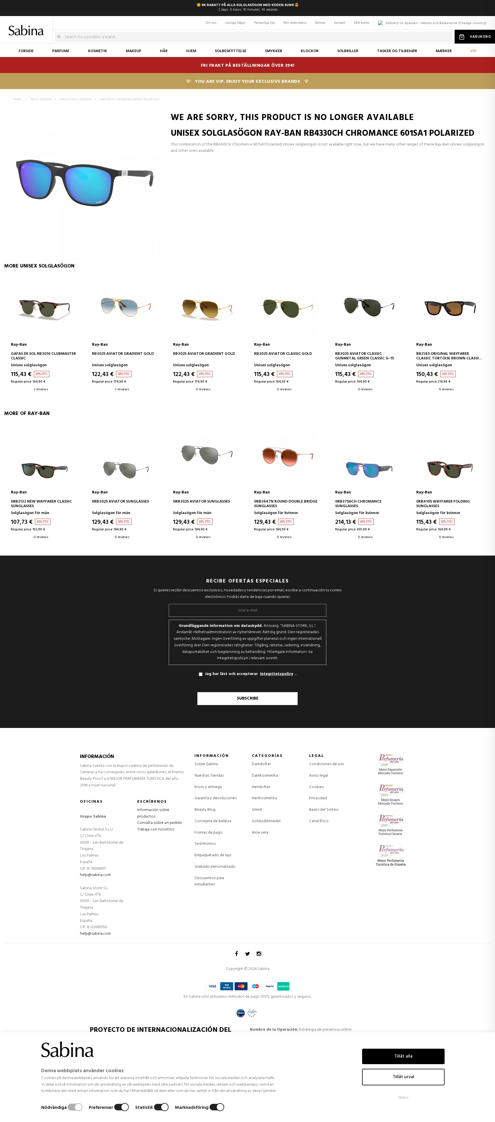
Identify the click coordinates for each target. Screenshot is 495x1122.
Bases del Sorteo (324, 809)
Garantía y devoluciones (216, 798)
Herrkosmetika (264, 798)
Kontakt (339, 23)
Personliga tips (264, 23)
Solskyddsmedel (266, 821)
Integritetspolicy (276, 674)
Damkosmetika (265, 776)
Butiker (320, 23)
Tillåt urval (403, 1077)
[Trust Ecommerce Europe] (252, 1013)
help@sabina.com (95, 875)
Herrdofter (261, 787)
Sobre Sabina (206, 764)
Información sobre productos (153, 813)
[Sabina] (27, 26)
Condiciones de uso (326, 764)
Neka (403, 1097)
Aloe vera (260, 833)
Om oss (211, 23)
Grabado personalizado (215, 866)
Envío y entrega (208, 787)
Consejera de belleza (213, 821)
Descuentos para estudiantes (209, 881)
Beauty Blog (205, 809)
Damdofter (261, 764)
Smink (257, 810)
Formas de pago (209, 832)
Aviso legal (318, 775)
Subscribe (247, 698)
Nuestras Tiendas (209, 775)
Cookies (316, 787)
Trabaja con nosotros (155, 829)
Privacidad (318, 798)
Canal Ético (319, 821)
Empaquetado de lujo (213, 855)
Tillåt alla (403, 1056)
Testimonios (205, 843)
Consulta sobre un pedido (159, 823)
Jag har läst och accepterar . (250, 674)
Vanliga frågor (235, 23)
